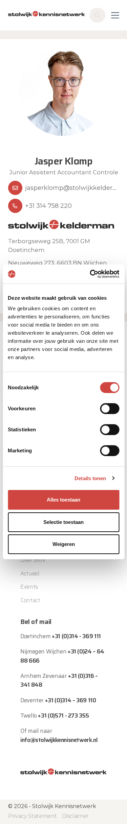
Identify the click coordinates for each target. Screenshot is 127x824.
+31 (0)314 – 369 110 (70, 700)
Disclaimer (75, 816)
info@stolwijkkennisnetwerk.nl (59, 739)
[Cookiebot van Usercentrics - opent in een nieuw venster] (90, 274)
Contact (30, 600)
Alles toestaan (63, 500)
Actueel (30, 573)
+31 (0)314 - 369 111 (76, 636)
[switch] (109, 408)
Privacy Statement (32, 816)
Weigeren (63, 544)
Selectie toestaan (63, 522)
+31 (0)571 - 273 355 (63, 715)
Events (29, 586)
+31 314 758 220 (48, 206)
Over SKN (32, 559)
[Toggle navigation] (115, 15)
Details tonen (90, 478)
